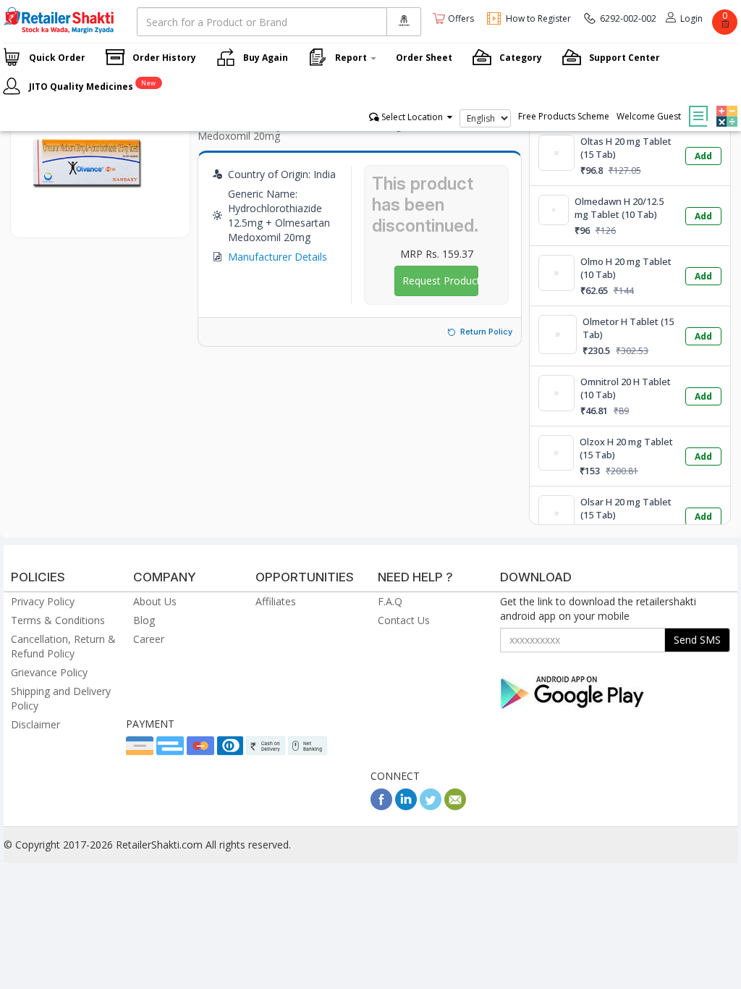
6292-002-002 (628, 18)
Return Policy (486, 332)
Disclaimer (35, 724)
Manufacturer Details (277, 257)
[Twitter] (430, 806)
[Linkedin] (406, 806)
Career (148, 639)
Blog (144, 620)
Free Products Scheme (563, 116)
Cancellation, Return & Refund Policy (63, 646)
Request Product (440, 280)
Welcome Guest (649, 116)
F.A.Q (390, 601)
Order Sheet (424, 57)
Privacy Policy (43, 601)
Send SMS (697, 640)
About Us (155, 601)
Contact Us (404, 620)
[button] (725, 105)
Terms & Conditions (58, 620)
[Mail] (455, 806)
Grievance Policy (49, 672)
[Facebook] (381, 806)
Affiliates (275, 601)
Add (703, 156)
